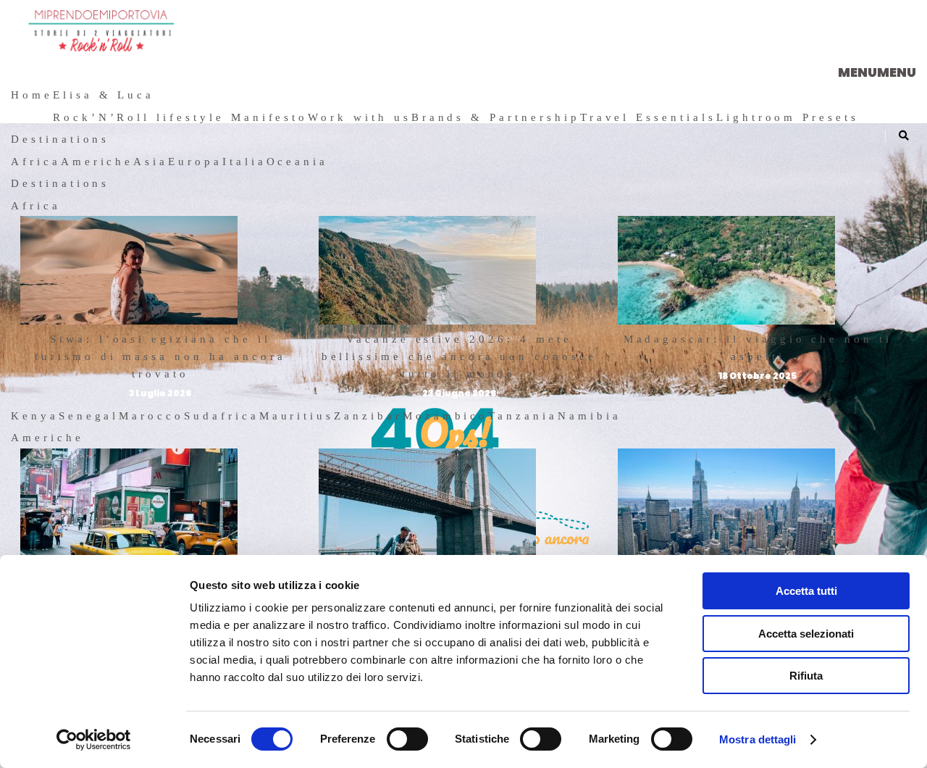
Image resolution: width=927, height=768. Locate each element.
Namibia (589, 416)
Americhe (97, 161)
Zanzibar (368, 416)
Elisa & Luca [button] (103, 95)
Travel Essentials (648, 117)
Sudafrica (221, 416)
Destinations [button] (60, 139)
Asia (150, 161)
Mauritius (297, 416)
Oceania (298, 161)
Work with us (359, 117)
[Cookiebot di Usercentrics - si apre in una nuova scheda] (93, 740)
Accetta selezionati (806, 633)
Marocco (151, 416)
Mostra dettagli (758, 739)
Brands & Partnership (495, 117)
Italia (244, 161)
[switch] (407, 739)
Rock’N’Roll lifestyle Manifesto (180, 117)
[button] (877, 72)
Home (32, 95)
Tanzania (523, 416)
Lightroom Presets (787, 117)
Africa (36, 161)
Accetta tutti (806, 591)
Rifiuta (806, 675)
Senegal (89, 416)
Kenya (35, 416)
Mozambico (446, 416)
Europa (195, 161)
